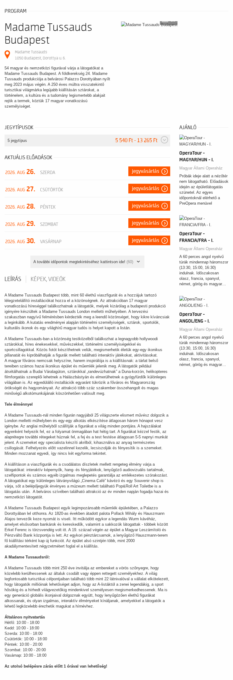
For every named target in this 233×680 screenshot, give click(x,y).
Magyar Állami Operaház (201, 168)
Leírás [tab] (13, 279)
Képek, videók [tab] (48, 279)
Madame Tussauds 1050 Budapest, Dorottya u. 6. (40, 55)
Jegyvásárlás (145, 171)
